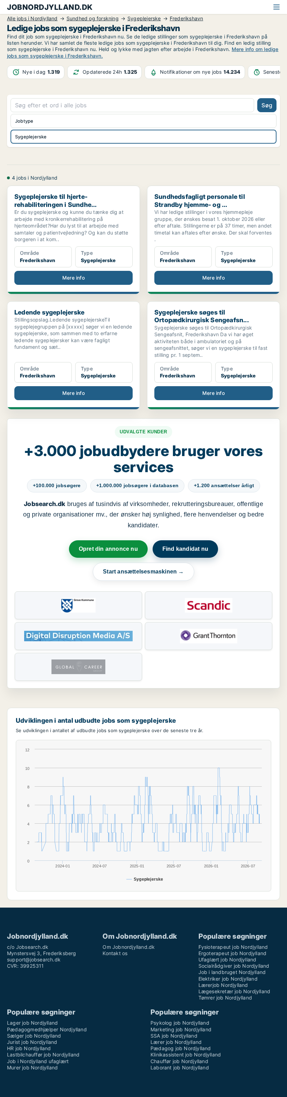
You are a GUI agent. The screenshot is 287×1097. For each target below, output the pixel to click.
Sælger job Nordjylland (34, 1036)
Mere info (73, 278)
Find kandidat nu (185, 549)
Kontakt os (115, 953)
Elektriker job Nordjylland (228, 979)
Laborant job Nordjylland (179, 1067)
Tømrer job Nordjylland (225, 998)
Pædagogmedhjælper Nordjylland (47, 1029)
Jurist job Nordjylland (32, 1042)
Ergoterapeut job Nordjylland (232, 953)
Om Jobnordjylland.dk (129, 947)
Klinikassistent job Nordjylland (185, 1055)
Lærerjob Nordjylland (223, 985)
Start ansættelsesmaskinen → (143, 572)
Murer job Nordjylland (32, 1067)
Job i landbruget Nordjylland (232, 972)
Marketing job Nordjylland (180, 1029)
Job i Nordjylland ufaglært (38, 1061)
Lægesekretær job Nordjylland (234, 991)
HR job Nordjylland (29, 1048)
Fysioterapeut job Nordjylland (233, 947)
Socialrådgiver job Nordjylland (234, 966)
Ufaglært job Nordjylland (227, 959)
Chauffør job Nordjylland (179, 1061)
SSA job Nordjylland (173, 1036)
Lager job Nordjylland (32, 1023)
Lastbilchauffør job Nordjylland (43, 1055)
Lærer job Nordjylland (176, 1042)
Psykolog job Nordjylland (179, 1023)
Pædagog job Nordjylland (180, 1048)
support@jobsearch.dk (34, 959)
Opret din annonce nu (108, 549)
